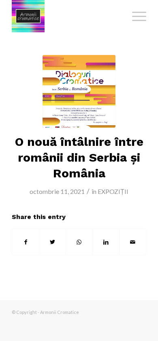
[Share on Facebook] (25, 242)
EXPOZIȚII (113, 191)
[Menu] (135, 16)
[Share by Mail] (133, 242)
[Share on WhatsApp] (79, 242)
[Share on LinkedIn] (106, 242)
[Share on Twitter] (52, 242)
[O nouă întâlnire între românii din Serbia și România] (79, 91)
